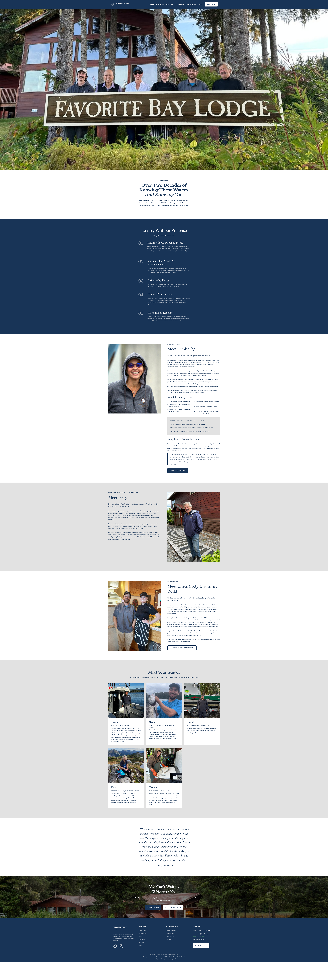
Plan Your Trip (191, 4)
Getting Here (170, 933)
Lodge (152, 4)
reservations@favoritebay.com (202, 934)
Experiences (142, 933)
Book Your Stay (201, 945)
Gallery (141, 942)
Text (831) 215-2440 (199, 939)
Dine (167, 4)
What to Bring (170, 936)
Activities (160, 4)
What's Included (171, 930)
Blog (140, 945)
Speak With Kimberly (178, 470)
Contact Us (169, 939)
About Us (142, 939)
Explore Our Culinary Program (182, 647)
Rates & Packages (177, 4)
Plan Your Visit (153, 907)
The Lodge (142, 930)
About (201, 4)
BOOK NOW (211, 4)
